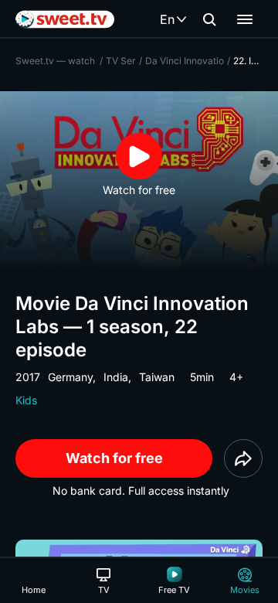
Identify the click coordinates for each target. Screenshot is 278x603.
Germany (70, 376)
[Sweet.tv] (64, 19)
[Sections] (245, 19)
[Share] (243, 458)
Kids (26, 400)
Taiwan (157, 376)
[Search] (209, 19)
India (115, 376)
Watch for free (114, 458)
